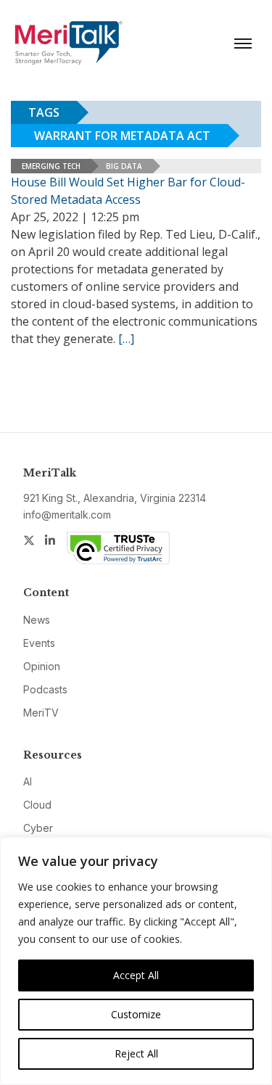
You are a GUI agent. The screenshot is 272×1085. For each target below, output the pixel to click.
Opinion (41, 666)
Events (39, 643)
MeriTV (41, 712)
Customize (136, 1014)
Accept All (136, 975)
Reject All (136, 1053)
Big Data (124, 166)
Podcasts (45, 689)
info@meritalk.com (67, 514)
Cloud (37, 805)
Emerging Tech (51, 166)
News (36, 620)
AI (27, 781)
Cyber (38, 828)
